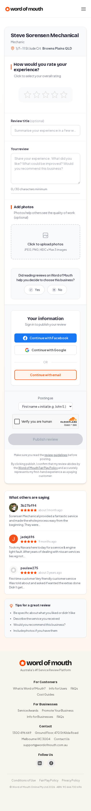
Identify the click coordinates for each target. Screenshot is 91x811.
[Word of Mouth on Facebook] (51, 763)
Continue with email (45, 375)
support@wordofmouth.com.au (45, 745)
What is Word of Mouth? (29, 688)
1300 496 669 (22, 732)
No (57, 290)
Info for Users (58, 688)
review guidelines (55, 455)
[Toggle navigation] (83, 9)
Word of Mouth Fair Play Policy (38, 468)
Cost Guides (45, 694)
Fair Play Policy (48, 780)
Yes (35, 290)
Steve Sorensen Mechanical (45, 35)
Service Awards (28, 710)
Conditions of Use (23, 780)
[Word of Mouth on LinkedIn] (40, 763)
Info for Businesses (40, 716)
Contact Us (62, 739)
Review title (27, 121)
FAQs (74, 688)
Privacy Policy (71, 780)
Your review (20, 149)
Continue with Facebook (49, 338)
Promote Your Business (58, 710)
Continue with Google (49, 350)
